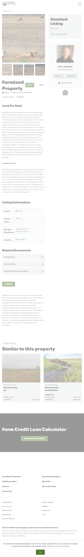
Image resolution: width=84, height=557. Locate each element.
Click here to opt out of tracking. (58, 546)
